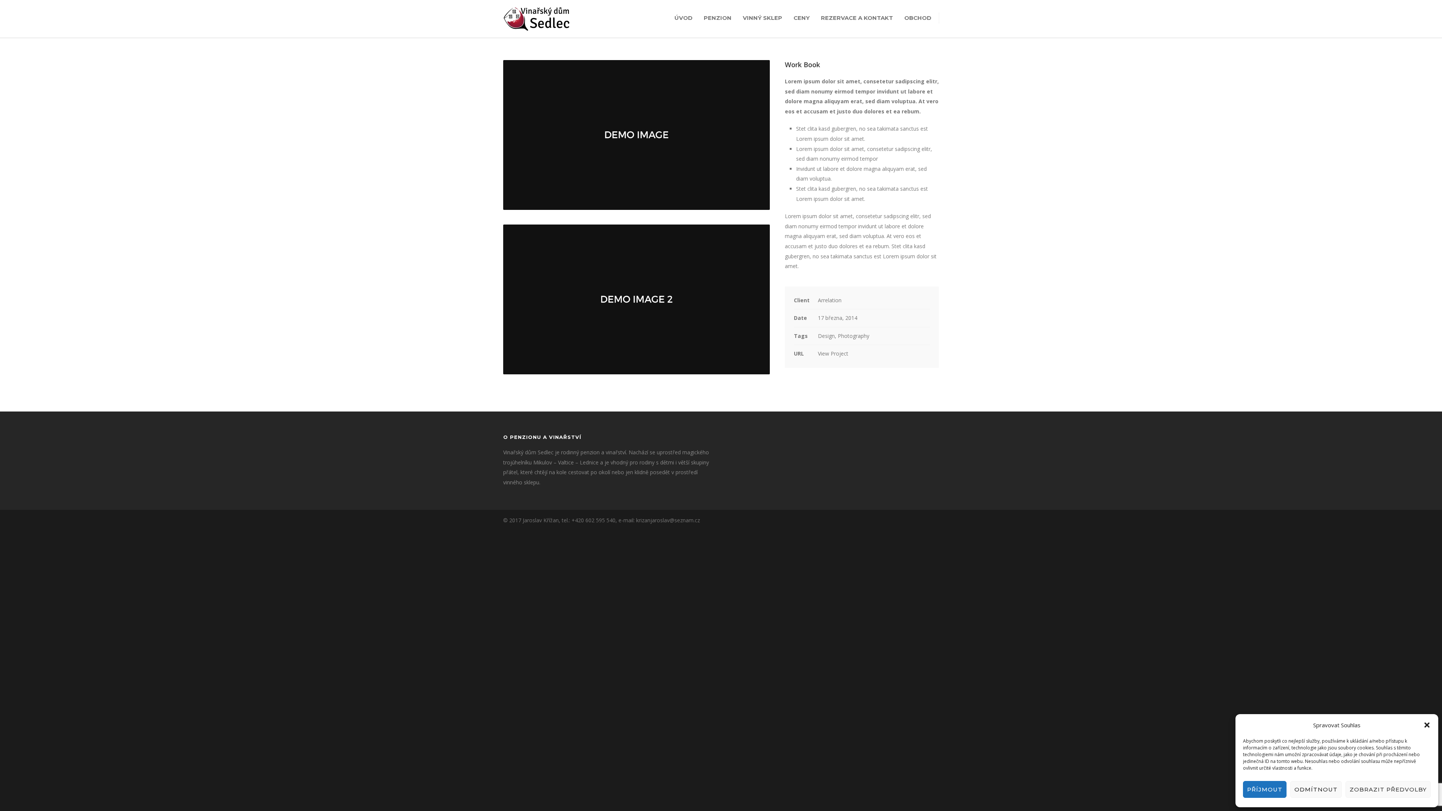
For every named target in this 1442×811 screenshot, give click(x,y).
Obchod (917, 17)
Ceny (801, 17)
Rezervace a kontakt (857, 17)
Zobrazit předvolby (1388, 789)
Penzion (718, 17)
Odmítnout (1316, 789)
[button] (1427, 725)
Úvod (683, 17)
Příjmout (1264, 789)
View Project (833, 353)
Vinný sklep (762, 17)
